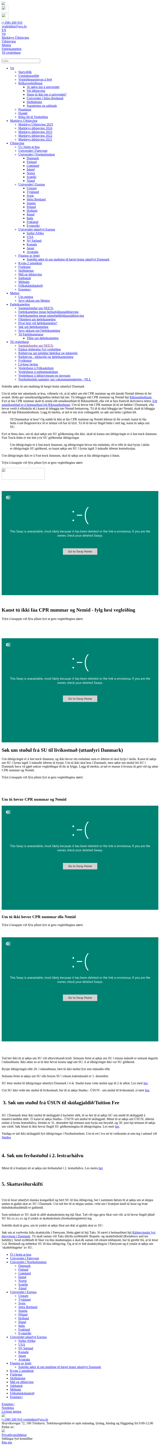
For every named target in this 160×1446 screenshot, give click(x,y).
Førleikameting (20, 304)
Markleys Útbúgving (23, 120)
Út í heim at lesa (29, 147)
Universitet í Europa (31, 184)
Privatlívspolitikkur (14, 1435)
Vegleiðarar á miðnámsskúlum (38, 372)
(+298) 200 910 (12, 22)
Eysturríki (33, 225)
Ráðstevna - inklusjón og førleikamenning (45, 357)
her (146, 1083)
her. (147, 1090)
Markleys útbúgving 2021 (35, 139)
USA (30, 237)
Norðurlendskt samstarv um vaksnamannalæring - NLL (54, 379)
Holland (32, 210)
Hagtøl (22, 113)
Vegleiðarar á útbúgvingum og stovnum (44, 375)
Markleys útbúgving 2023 (35, 132)
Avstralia (32, 252)
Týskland (33, 192)
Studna (6, 1137)
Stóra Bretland (36, 199)
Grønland (33, 165)
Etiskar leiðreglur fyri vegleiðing (39, 349)
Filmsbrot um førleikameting (37, 319)
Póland (31, 207)
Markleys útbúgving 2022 (35, 135)
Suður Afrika (35, 233)
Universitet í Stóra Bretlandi (45, 98)
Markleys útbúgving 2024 (35, 128)
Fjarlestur (24, 267)
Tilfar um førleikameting (43, 338)
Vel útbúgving (36, 90)
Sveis (30, 195)
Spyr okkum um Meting (34, 300)
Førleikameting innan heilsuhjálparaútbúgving (48, 312)
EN (4, 30)
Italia (30, 218)
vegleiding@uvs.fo (14, 26)
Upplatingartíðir (28, 75)
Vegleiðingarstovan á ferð (35, 79)
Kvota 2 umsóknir (30, 263)
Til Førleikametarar (30, 334)
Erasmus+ (24, 289)
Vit (12, 68)
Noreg (31, 173)
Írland (30, 214)
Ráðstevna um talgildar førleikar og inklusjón (48, 353)
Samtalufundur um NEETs (35, 308)
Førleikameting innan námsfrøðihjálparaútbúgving (51, 315)
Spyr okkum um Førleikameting (39, 330)
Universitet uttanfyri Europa (36, 229)
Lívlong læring (28, 364)
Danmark (33, 158)
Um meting (25, 297)
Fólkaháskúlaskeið (30, 285)
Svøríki (31, 177)
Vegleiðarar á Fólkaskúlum (36, 368)
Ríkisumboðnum (140, 397)
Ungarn (32, 188)
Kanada (32, 244)
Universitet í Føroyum (32, 150)
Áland (31, 180)
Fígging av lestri (29, 255)
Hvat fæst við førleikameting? (37, 323)
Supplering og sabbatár (42, 105)
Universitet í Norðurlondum (36, 154)
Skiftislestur (34, 102)
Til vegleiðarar (19, 342)
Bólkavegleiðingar (30, 83)
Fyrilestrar (25, 360)
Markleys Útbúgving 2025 (35, 124)
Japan (30, 248)
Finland (32, 162)
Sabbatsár (24, 278)
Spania (31, 203)
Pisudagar (24, 109)
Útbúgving (17, 143)
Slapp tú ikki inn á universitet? (46, 94)
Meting (14, 293)
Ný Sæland (34, 240)
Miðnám (23, 282)
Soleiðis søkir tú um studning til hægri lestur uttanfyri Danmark (68, 259)
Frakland (32, 222)
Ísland (31, 169)
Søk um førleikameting (33, 327)
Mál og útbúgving (30, 274)
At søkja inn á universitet (43, 87)
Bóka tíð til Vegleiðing (33, 117)
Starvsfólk (25, 72)
